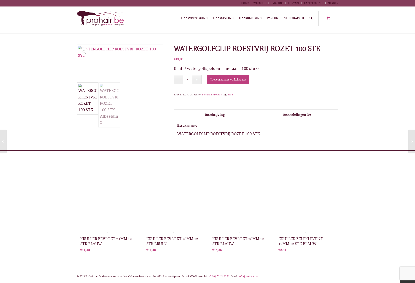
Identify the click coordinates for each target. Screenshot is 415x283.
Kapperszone (313, 3)
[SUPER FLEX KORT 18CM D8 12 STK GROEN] (411, 141)
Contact (293, 3)
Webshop (259, 3)
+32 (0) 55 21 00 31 (219, 276)
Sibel (230, 94)
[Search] (311, 18)
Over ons (277, 3)
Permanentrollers (212, 94)
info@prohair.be (248, 276)
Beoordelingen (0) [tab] (297, 115)
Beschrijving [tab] (215, 115)
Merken (333, 3)
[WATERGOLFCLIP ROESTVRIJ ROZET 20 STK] (3, 141)
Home (245, 3)
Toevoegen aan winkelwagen (228, 79)
